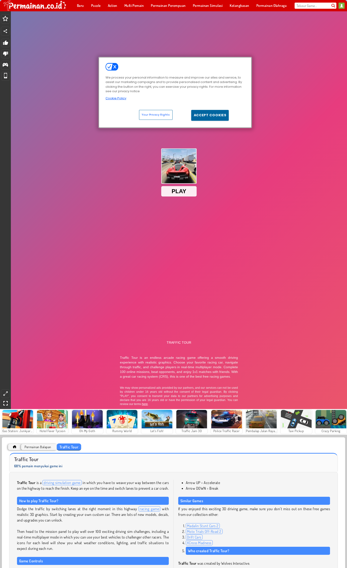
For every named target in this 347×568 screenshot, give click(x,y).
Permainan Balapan (38, 447)
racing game (149, 508)
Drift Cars (194, 537)
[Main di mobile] (5, 76)
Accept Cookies (210, 115)
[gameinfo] (5, 65)
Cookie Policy (116, 98)
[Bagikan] (5, 31)
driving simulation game (62, 482)
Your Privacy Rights (156, 115)
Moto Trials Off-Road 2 (204, 531)
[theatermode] (5, 393)
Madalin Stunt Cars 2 (203, 525)
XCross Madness (199, 542)
